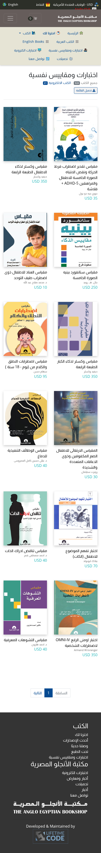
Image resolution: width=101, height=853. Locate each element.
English (13, 4)
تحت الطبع (79, 751)
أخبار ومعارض (77, 778)
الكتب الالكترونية (57, 82)
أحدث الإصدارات (75, 740)
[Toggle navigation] (10, 18)
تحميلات (63, 58)
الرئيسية (73, 33)
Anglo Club (83, 9)
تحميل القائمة (84, 90)
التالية (38, 692)
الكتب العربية (65, 41)
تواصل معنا (37, 58)
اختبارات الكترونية (25, 50)
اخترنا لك (81, 734)
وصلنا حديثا (79, 745)
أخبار (85, 789)
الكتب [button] (26, 33)
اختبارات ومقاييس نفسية (66, 50)
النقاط (40, 4)
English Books (34, 41)
